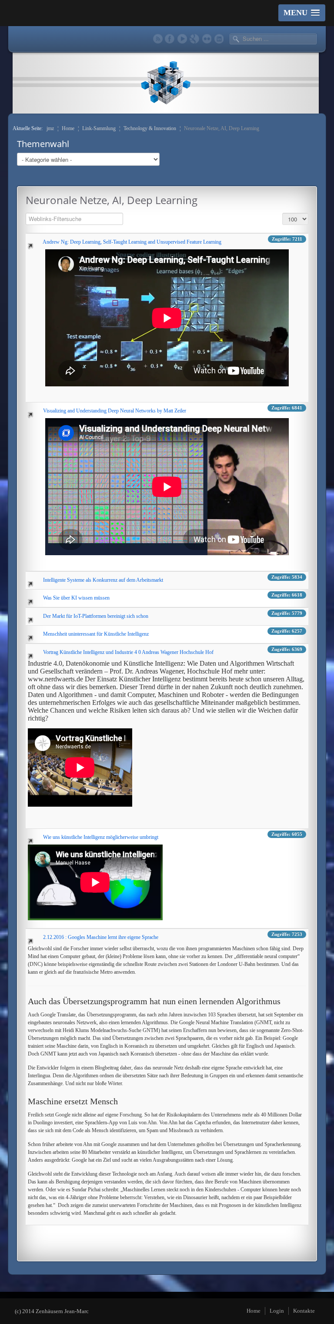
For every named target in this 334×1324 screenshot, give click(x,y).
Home (254, 1310)
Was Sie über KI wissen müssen (76, 597)
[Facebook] (170, 39)
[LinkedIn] (219, 39)
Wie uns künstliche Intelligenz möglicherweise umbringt (100, 837)
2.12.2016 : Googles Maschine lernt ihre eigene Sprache (100, 937)
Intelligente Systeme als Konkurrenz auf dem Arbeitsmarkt (103, 580)
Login (277, 1310)
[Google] (194, 39)
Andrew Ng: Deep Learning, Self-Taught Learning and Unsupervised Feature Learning (132, 241)
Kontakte (304, 1310)
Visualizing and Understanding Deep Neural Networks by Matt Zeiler (114, 410)
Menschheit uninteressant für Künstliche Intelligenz (96, 633)
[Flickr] (206, 39)
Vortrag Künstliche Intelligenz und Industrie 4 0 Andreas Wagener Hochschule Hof (128, 652)
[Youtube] (182, 39)
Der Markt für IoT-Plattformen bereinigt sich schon (95, 616)
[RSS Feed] (158, 39)
